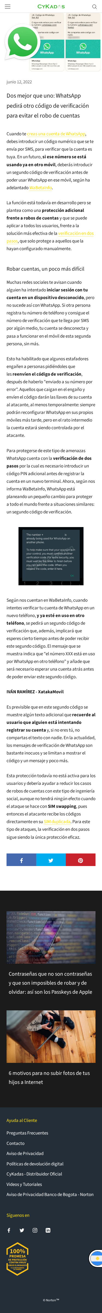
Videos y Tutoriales (24, 1184)
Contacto (15, 1143)
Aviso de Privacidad (25, 1153)
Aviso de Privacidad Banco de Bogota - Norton (50, 1194)
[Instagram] (35, 1230)
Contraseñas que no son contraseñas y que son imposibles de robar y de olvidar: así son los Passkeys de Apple (50, 983)
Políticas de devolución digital (35, 1164)
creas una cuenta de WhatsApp (56, 134)
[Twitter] (22, 1230)
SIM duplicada (57, 821)
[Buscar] (94, 6)
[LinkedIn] (48, 1230)
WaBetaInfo (40, 188)
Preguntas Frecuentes (27, 1133)
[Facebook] (9, 1230)
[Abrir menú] (7, 6)
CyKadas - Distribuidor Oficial (34, 1174)
